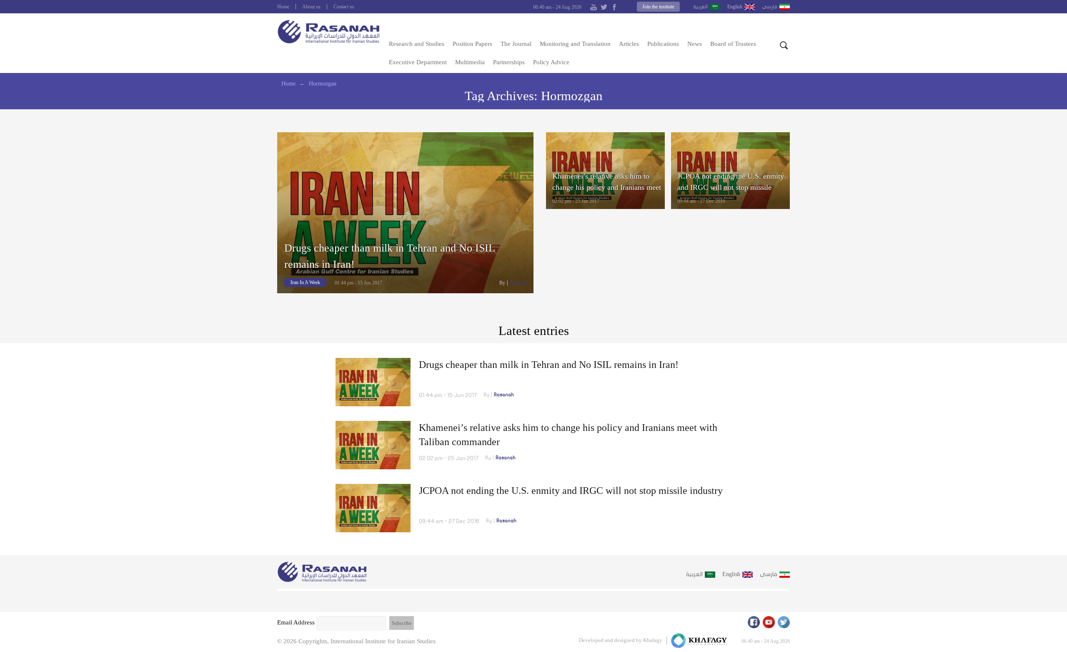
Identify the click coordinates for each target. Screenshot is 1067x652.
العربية (700, 6)
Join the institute (658, 7)
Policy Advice (551, 62)
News (694, 43)
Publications (663, 43)
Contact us (343, 6)
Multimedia (470, 62)
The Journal (516, 43)
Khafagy (652, 640)
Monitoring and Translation (575, 43)
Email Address (296, 622)
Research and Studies (416, 43)
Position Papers (472, 43)
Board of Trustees (733, 43)
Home (283, 6)
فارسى (769, 6)
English (734, 7)
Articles (629, 43)
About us (311, 6)
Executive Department (418, 62)
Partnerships (509, 62)
